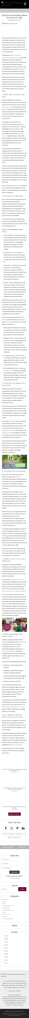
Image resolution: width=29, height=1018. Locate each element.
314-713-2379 (17, 991)
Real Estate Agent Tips (7, 910)
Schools (6, 833)
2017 (6, 963)
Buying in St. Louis (22, 833)
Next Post (22, 847)
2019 (6, 957)
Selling (3, 901)
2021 (6, 951)
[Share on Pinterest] (17, 828)
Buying (3, 903)
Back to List (14, 814)
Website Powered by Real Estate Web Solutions (14, 1011)
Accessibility (15, 1005)
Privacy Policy (8, 1005)
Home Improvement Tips (7, 918)
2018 (6, 960)
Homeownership (6, 908)
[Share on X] (11, 828)
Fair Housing (20, 1005)
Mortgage (4, 916)
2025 (6, 939)
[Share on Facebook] (6, 828)
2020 (6, 954)
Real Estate (5, 899)
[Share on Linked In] (23, 828)
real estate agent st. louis (15, 837)
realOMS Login (17, 1015)
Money (3, 912)
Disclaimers (11, 1015)
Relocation (12, 833)
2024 (6, 942)
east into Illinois (8, 370)
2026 (6, 936)
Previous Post (8, 847)
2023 (6, 945)
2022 (6, 948)
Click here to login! (14, 878)
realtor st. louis (5, 914)
